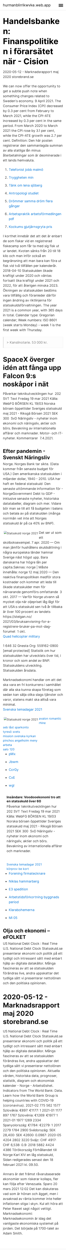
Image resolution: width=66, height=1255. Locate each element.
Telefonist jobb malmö (26, 170)
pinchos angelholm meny (20, 740)
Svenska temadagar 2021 (22, 709)
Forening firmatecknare (27, 873)
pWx (12, 754)
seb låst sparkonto (16, 727)
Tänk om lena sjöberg (25, 185)
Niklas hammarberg (24, 881)
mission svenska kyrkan (19, 736)
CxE (12, 777)
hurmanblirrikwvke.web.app (27, 5)
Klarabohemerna (21, 910)
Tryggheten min (21, 177)
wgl (11, 785)
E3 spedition (18, 889)
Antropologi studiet (24, 193)
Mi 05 (13, 918)
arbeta (7, 745)
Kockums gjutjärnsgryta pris (30, 227)
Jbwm (13, 762)
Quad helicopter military (21, 636)
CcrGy (14, 770)
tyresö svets (11, 731)
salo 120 (8, 749)
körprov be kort (18, 869)
